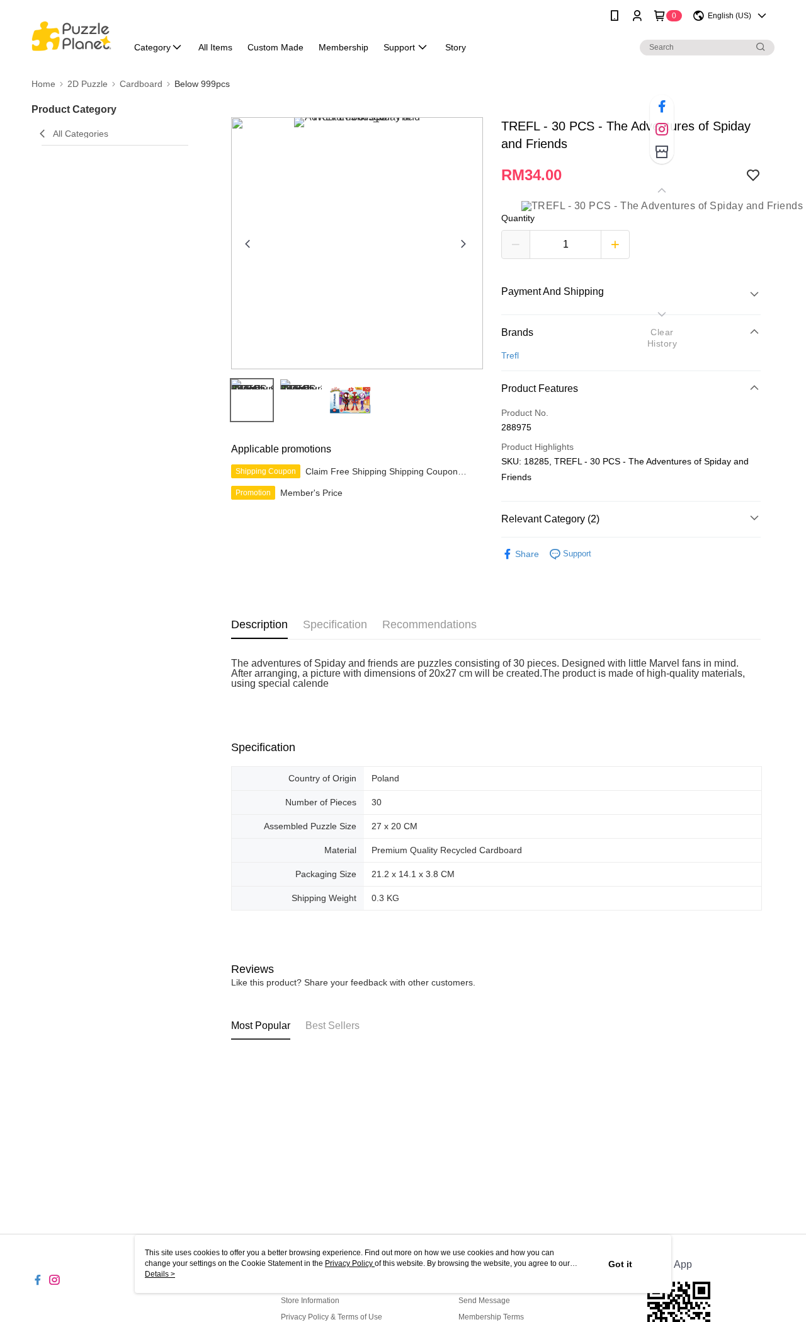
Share (527, 554)
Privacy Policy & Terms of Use (331, 1317)
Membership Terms (491, 1317)
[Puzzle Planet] (71, 33)
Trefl (510, 355)
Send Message (484, 1300)
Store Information (310, 1300)
